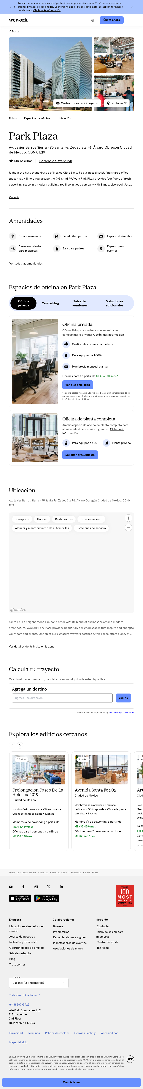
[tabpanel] (71, 74)
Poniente (76, 872)
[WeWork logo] (18, 20)
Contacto (103, 926)
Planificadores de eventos (70, 942)
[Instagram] (36, 887)
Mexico (44, 872)
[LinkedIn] (61, 887)
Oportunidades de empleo (26, 947)
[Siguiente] (14, 7)
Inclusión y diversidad (23, 942)
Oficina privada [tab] (23, 303)
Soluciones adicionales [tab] (114, 303)
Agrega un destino (29, 689)
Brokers (58, 926)
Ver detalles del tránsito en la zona (31, 646)
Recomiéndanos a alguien (70, 937)
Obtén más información (47, 10)
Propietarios (61, 931)
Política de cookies (57, 1033)
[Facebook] (23, 887)
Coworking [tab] (50, 303)
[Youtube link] (11, 887)
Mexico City (59, 872)
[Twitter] (49, 887)
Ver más (14, 197)
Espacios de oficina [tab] (37, 118)
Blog (12, 958)
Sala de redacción (20, 953)
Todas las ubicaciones (22, 872)
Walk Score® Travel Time (121, 713)
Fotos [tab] (13, 118)
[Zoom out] (128, 527)
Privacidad (16, 1033)
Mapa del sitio (18, 1042)
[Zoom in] (128, 518)
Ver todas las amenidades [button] (26, 263)
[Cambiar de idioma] (93, 20)
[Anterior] (11, 7)
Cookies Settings (85, 1033)
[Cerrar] (131, 7)
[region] (71, 562)
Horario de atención (55, 161)
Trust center (17, 964)
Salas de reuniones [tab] (80, 303)
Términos (34, 1033)
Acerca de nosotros (22, 936)
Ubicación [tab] (64, 118)
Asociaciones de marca (68, 948)
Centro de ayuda (107, 942)
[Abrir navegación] (130, 20)
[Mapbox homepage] (18, 610)
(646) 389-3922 (19, 1004)
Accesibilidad (109, 1033)
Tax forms (103, 947)
